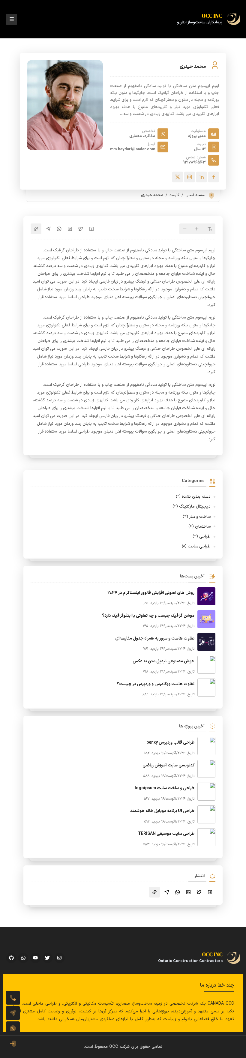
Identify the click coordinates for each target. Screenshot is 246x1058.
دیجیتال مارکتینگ (191, 506)
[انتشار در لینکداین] (69, 228)
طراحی (202, 536)
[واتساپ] (13, 1028)
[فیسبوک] (213, 177)
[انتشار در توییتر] (80, 228)
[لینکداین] (201, 177)
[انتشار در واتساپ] (59, 228)
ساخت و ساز (197, 517)
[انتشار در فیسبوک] (91, 228)
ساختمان (199, 526)
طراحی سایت (196, 546)
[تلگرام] (13, 1013)
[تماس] (13, 998)
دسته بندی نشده (193, 496)
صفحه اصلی (195, 195)
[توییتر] (177, 177)
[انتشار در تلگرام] (48, 228)
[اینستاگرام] (189, 177)
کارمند (174, 195)
